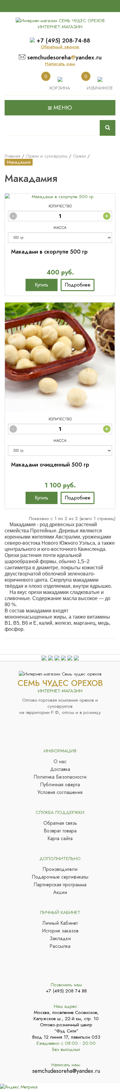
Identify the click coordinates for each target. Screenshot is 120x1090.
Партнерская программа (60, 885)
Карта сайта (60, 839)
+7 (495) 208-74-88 (63, 40)
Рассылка (60, 946)
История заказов (60, 931)
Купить (41, 284)
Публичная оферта (60, 785)
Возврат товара (60, 831)
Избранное (100, 88)
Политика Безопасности (60, 777)
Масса (60, 227)
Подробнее (77, 284)
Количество (60, 206)
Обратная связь (60, 823)
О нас (60, 762)
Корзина (60, 88)
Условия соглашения (60, 792)
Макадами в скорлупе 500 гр (49, 252)
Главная (12, 156)
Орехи (79, 156)
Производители (60, 869)
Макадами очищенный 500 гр (50, 465)
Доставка (60, 769)
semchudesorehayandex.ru (64, 57)
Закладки (60, 939)
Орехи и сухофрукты (46, 156)
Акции (60, 892)
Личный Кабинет (60, 923)
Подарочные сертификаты (60, 877)
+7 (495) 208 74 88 (66, 991)
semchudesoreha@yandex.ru (66, 1071)
